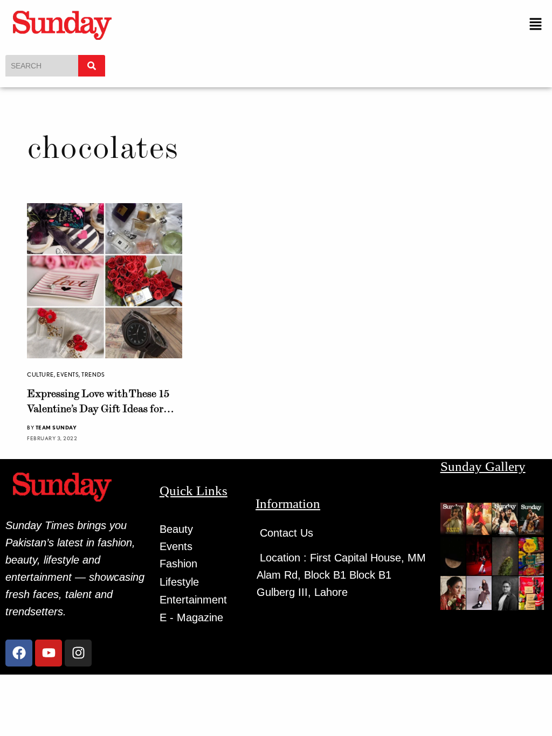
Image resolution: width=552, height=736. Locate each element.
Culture (40, 374)
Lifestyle (179, 582)
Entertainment (193, 600)
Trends (93, 374)
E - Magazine (191, 617)
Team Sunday (56, 427)
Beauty (176, 529)
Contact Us (286, 533)
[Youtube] (48, 653)
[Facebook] (18, 653)
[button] (536, 24)
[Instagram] (78, 653)
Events (68, 374)
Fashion (178, 564)
